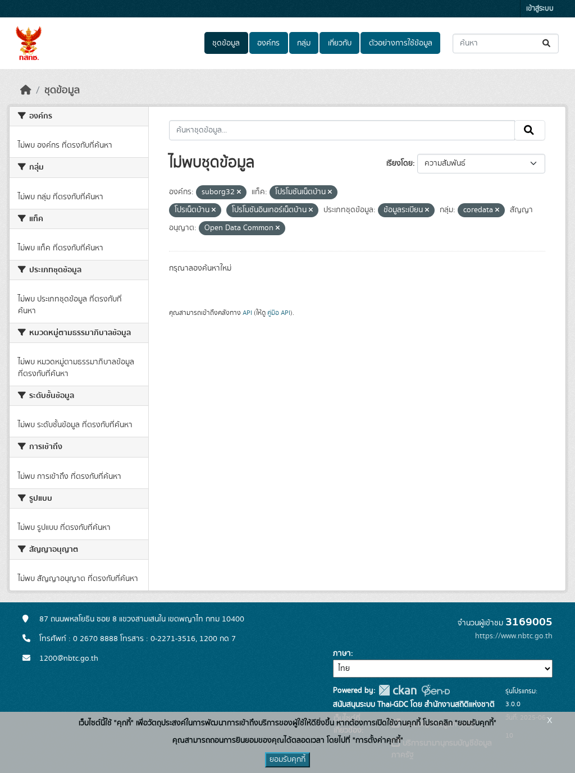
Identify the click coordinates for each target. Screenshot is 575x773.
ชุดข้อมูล (226, 43)
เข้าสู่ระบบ (540, 8)
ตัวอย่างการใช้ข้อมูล (400, 43)
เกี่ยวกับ (340, 43)
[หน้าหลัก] (25, 90)
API (247, 313)
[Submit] (547, 43)
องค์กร (268, 43)
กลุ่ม (304, 43)
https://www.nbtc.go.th (514, 636)
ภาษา (342, 653)
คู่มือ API (278, 313)
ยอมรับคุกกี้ (287, 759)
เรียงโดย (399, 163)
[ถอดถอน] (239, 192)
